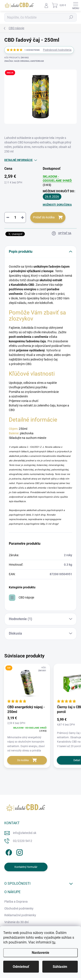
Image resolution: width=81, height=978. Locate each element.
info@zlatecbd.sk (24, 833)
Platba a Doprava (16, 901)
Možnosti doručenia (57, 204)
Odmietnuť (21, 967)
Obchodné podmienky (18, 908)
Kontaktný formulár (25, 866)
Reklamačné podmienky (20, 915)
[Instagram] (19, 852)
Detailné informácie (18, 160)
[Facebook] (8, 852)
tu (53, 942)
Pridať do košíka (44, 217)
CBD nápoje (26, 597)
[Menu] (75, 5)
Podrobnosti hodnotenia (57, 49)
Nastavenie (40, 953)
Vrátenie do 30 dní (16, 922)
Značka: (24, 61)
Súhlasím (60, 967)
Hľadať (71, 17)
